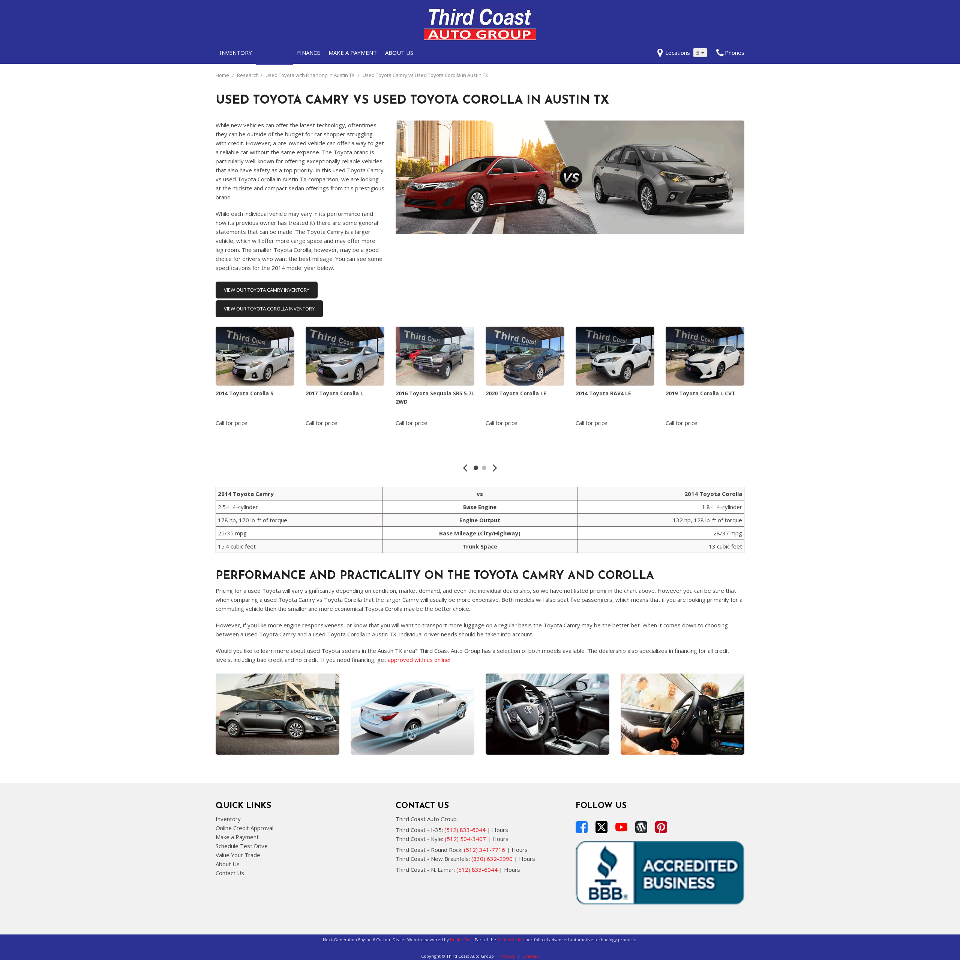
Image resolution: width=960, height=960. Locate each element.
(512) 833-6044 (465, 829)
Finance (308, 52)
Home (223, 75)
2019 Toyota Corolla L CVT (700, 393)
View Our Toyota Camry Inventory (266, 289)
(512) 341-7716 (484, 849)
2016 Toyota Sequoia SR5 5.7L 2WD (435, 397)
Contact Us (230, 873)
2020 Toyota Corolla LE (516, 393)
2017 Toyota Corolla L (334, 393)
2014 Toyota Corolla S (244, 393)
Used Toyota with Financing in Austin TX (311, 75)
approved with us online (418, 659)
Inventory (236, 52)
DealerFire (460, 939)
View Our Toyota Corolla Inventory (269, 308)
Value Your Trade (238, 855)
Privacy (508, 956)
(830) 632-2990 (492, 858)
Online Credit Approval (244, 828)
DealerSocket (510, 939)
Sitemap (530, 956)
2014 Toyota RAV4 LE (603, 393)
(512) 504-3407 (465, 838)
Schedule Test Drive (242, 846)
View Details (255, 441)
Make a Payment (352, 52)
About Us (399, 52)
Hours (500, 829)
